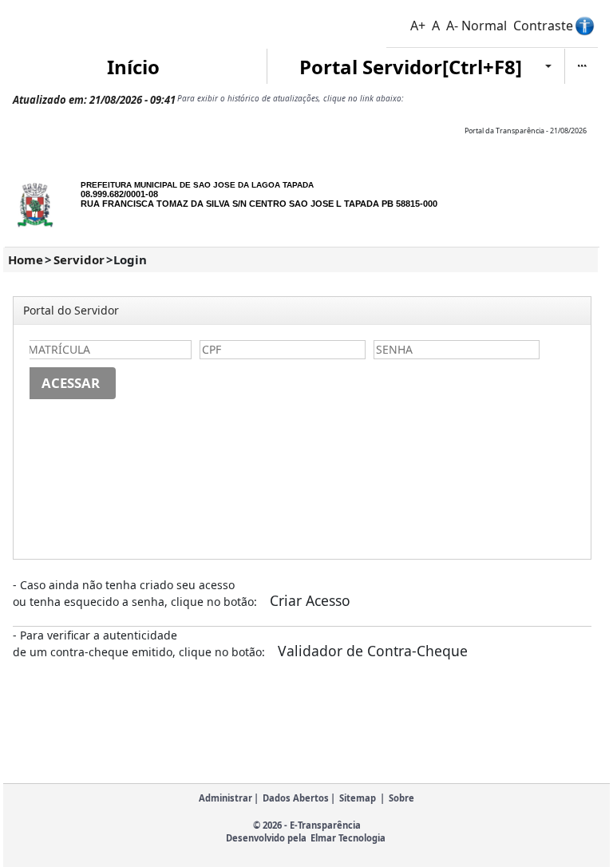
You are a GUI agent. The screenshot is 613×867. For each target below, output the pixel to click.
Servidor (79, 259)
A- (452, 25)
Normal (484, 25)
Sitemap (357, 798)
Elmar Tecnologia (348, 838)
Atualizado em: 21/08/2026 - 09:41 (94, 100)
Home (25, 259)
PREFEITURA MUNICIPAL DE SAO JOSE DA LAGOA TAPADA (197, 184)
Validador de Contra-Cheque (373, 650)
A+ (417, 25)
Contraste (543, 25)
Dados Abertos (296, 798)
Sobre (401, 798)
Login (130, 259)
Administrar (225, 798)
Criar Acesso (310, 600)
